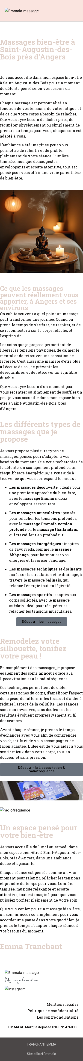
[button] (60, 11)
